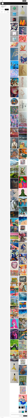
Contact (26, 417)
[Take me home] (2, 1)
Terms (23, 417)
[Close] (26, 413)
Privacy (24, 417)
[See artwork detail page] (14, 8)
